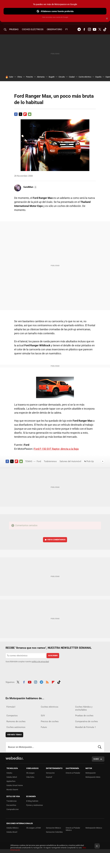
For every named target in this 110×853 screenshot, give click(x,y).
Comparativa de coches (86, 721)
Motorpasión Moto (93, 777)
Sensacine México (53, 828)
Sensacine (50, 773)
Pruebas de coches (84, 715)
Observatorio (54, 29)
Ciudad (71, 77)
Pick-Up (90, 461)
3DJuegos (30, 773)
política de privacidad (40, 661)
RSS (47, 681)
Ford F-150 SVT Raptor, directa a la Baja (56, 448)
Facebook (84, 29)
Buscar (99, 747)
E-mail (29, 114)
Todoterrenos (50, 461)
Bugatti (51, 77)
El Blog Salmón (32, 801)
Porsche (29, 77)
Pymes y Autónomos (34, 805)
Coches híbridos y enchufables (83, 708)
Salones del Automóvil (70, 461)
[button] (29, 187)
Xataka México (12, 828)
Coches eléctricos (49, 707)
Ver (56, 540)
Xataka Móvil (11, 777)
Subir (96, 759)
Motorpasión (91, 773)
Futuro (44, 727)
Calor (11, 77)
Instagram (89, 29)
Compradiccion (12, 809)
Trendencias (11, 801)
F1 (66, 29)
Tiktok (105, 29)
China (19, 77)
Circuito (62, 77)
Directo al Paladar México (73, 829)
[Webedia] (14, 758)
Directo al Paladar (73, 773)
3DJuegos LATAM (33, 828)
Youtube (94, 29)
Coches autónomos (15, 727)
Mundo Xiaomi (12, 789)
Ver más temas (14, 734)
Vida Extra (30, 777)
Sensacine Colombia (54, 832)
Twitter (99, 29)
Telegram (79, 29)
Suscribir (53, 655)
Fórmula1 (10, 707)
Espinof (49, 777)
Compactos (12, 715)
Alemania (41, 77)
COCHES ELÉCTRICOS (32, 29)
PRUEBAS (13, 29)
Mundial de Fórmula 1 (85, 727)
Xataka (9, 773)
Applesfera (10, 781)
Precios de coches (50, 721)
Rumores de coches (15, 721)
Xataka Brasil (11, 832)
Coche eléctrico (85, 77)
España (98, 77)
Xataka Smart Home (14, 785)
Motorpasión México (94, 828)
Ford (39, 461)
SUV (43, 715)
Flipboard (25, 114)
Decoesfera (11, 805)
